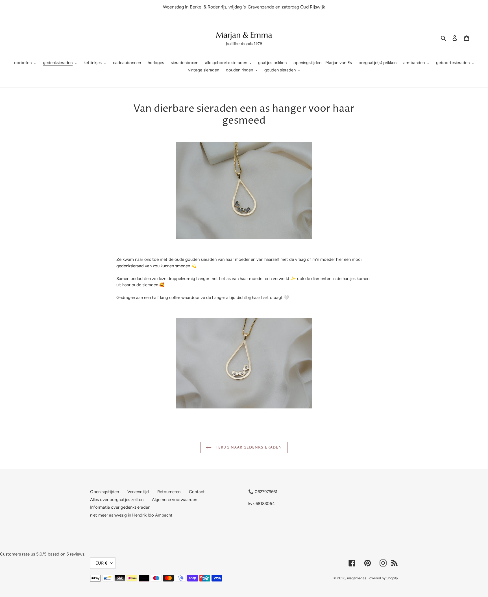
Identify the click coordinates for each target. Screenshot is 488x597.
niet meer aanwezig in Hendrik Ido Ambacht (131, 515)
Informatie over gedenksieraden (120, 507)
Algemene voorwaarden (174, 499)
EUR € (101, 563)
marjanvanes (356, 578)
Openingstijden (104, 491)
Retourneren (168, 491)
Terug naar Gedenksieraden (248, 447)
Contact (197, 491)
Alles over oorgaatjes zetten (116, 499)
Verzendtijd (138, 491)
